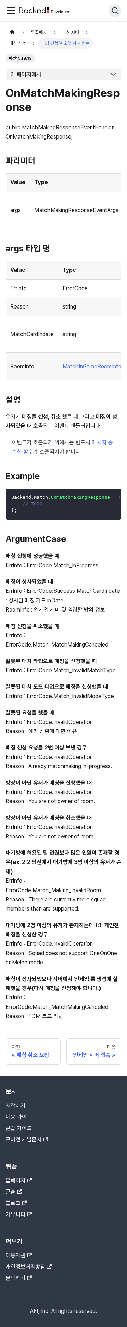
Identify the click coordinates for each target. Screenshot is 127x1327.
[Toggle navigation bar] (11, 10)
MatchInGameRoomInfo (91, 366)
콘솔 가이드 (19, 1128)
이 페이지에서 (25, 74)
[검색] (115, 10)
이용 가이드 (19, 1116)
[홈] (12, 32)
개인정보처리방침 (25, 1266)
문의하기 (15, 1278)
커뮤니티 (15, 1214)
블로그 (13, 1203)
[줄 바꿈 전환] (100, 497)
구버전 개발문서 (24, 1139)
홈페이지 (15, 1180)
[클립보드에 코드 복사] (113, 497)
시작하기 (15, 1105)
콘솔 (11, 1191)
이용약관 (15, 1255)
